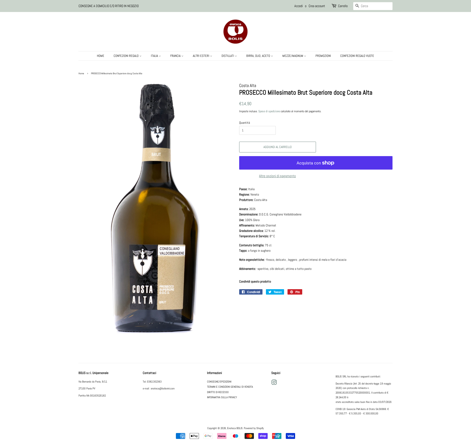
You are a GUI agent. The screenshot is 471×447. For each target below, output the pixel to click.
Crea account (317, 6)
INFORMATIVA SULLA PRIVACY (222, 397)
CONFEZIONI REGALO (126, 56)
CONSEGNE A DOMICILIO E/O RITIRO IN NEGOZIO (108, 6)
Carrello (343, 6)
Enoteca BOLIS (235, 428)
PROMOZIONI (323, 56)
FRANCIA (175, 56)
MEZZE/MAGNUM (293, 56)
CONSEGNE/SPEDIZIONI (219, 381)
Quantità (244, 123)
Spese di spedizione (269, 111)
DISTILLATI (228, 56)
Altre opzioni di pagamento (277, 176)
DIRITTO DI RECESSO (218, 392)
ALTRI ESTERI (201, 56)
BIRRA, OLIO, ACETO (258, 56)
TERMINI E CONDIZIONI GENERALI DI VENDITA (230, 386)
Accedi (298, 6)
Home (81, 73)
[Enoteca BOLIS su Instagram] (274, 383)
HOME (100, 56)
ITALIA (155, 56)
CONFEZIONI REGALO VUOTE (357, 56)
